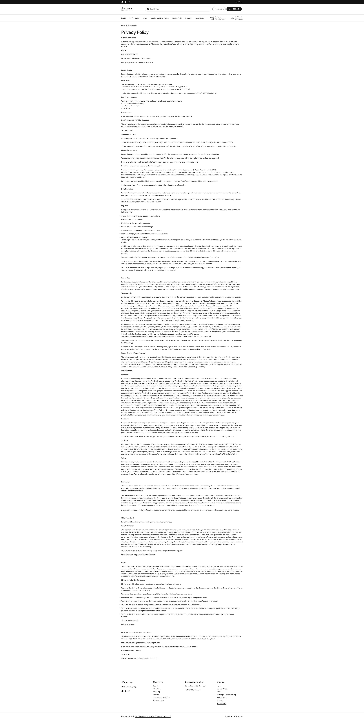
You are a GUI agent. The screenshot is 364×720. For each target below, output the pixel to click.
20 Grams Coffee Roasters (145, 716)
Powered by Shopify (163, 716)
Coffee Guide (222, 689)
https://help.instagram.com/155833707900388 (180, 432)
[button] (234, 9)
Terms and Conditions (161, 697)
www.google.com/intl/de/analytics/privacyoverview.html (144, 336)
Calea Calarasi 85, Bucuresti (195, 686)
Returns (156, 695)
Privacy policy (158, 700)
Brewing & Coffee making (226, 695)
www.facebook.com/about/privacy (152, 410)
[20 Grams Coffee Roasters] (127, 9)
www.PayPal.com (191, 574)
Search (155, 686)
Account (221, 9)
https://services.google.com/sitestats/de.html (138, 555)
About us (156, 689)
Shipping (156, 692)
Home (123, 26)
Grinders (220, 700)
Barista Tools (221, 697)
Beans (219, 692)
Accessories (221, 703)
